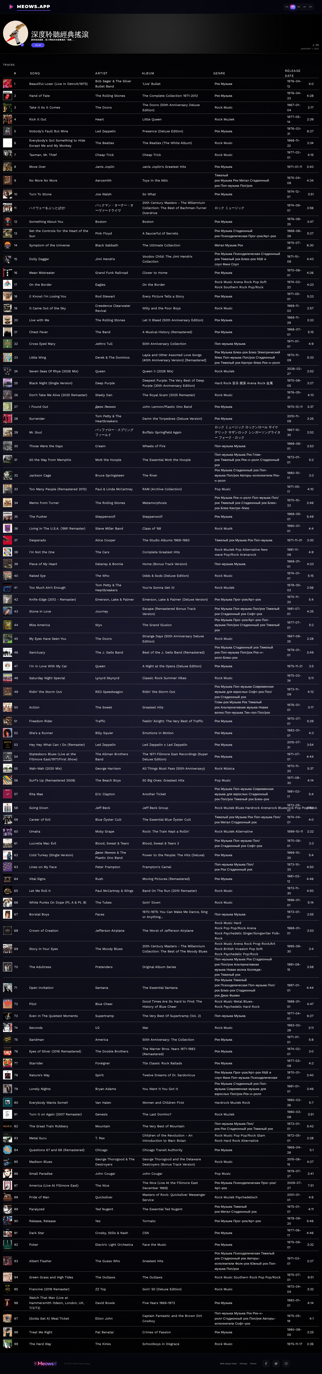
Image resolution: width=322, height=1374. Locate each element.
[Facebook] (266, 1363)
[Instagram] (286, 1363)
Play (38, 45)
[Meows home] (45, 1363)
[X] (276, 1363)
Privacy (243, 1363)
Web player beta (228, 1363)
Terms (253, 1363)
